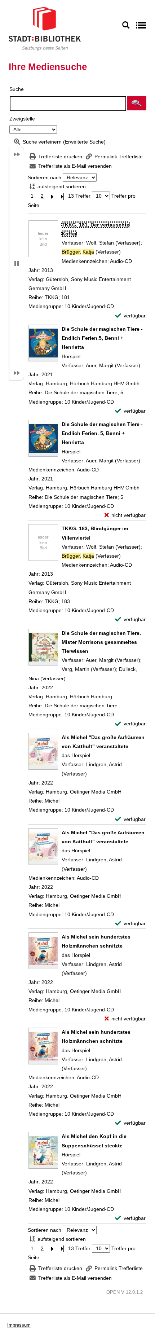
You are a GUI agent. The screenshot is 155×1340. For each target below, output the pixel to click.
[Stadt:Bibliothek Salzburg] (45, 28)
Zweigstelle (22, 119)
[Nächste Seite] (52, 196)
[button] (136, 103)
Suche (16, 89)
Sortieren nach (44, 177)
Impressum (19, 1325)
